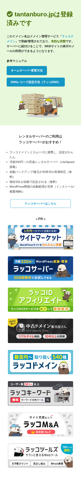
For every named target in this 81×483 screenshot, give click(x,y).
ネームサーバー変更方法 (27, 70)
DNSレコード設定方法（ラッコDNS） (36, 82)
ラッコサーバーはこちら (40, 203)
